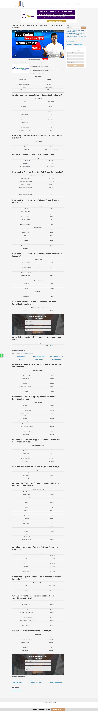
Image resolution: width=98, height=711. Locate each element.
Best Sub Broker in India (26, 353)
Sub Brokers (61, 3)
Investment (53, 3)
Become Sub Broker (58, 709)
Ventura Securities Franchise (39, 356)
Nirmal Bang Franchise (54, 679)
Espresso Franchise (21, 356)
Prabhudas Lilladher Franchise (36, 682)
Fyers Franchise (21, 359)
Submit (38, 332)
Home (48, 3)
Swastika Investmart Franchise (56, 356)
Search (67, 25)
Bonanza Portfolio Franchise (36, 679)
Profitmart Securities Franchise (56, 682)
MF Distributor (69, 3)
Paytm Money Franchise (56, 359)
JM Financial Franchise (17, 679)
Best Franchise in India (16, 690)
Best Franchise (78, 3)
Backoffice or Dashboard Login (51, 345)
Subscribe (45, 59)
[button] (56, 4)
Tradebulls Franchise (39, 359)
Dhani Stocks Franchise (18, 682)
